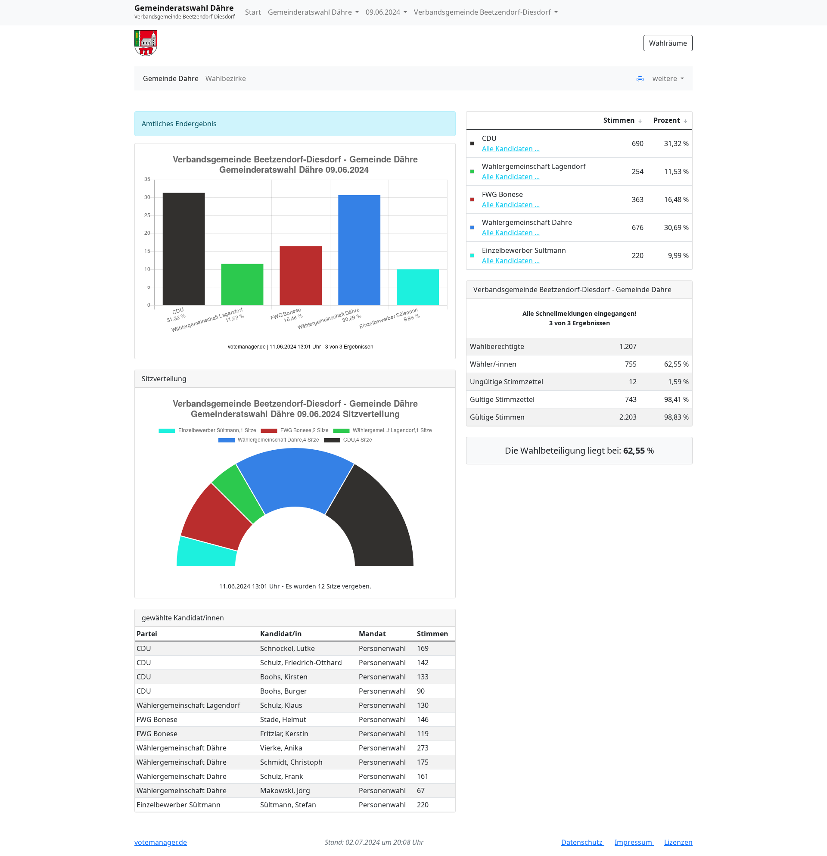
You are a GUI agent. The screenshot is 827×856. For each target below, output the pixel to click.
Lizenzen (678, 842)
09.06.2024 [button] (384, 12)
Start (253, 12)
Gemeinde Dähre (171, 78)
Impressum (634, 842)
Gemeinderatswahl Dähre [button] (311, 12)
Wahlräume (668, 43)
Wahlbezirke (225, 78)
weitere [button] (666, 78)
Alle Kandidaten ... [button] (511, 148)
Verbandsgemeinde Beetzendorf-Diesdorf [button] (483, 12)
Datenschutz (582, 842)
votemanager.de (160, 842)
